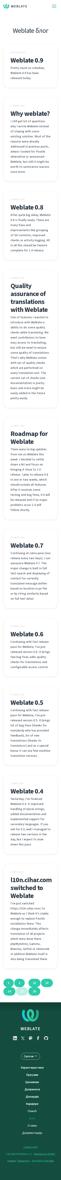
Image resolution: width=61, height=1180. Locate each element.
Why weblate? (30, 113)
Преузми (32, 1075)
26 (34, 991)
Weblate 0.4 (27, 791)
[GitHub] (46, 1038)
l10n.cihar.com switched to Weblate (31, 887)
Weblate (19, 6)
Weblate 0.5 (27, 702)
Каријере (32, 1104)
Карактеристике (32, 1068)
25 (22, 991)
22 (34, 983)
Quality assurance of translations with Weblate (29, 297)
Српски (29, 1056)
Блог (32, 1118)
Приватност (24, 1160)
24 (9, 991)
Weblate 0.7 (27, 545)
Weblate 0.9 (27, 60)
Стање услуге (30, 1147)
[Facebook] (38, 1038)
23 (47, 983)
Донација (32, 1097)
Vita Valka (49, 1160)
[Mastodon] (30, 1038)
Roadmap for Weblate (29, 437)
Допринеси (32, 1089)
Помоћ (32, 1111)
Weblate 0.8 (27, 207)
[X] (22, 1038)
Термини (11, 1160)
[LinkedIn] (14, 1038)
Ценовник (32, 1082)
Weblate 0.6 (27, 634)
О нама (32, 1126)
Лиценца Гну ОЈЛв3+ (44, 1154)
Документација (32, 1133)
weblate (30, 1028)
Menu (54, 6)
